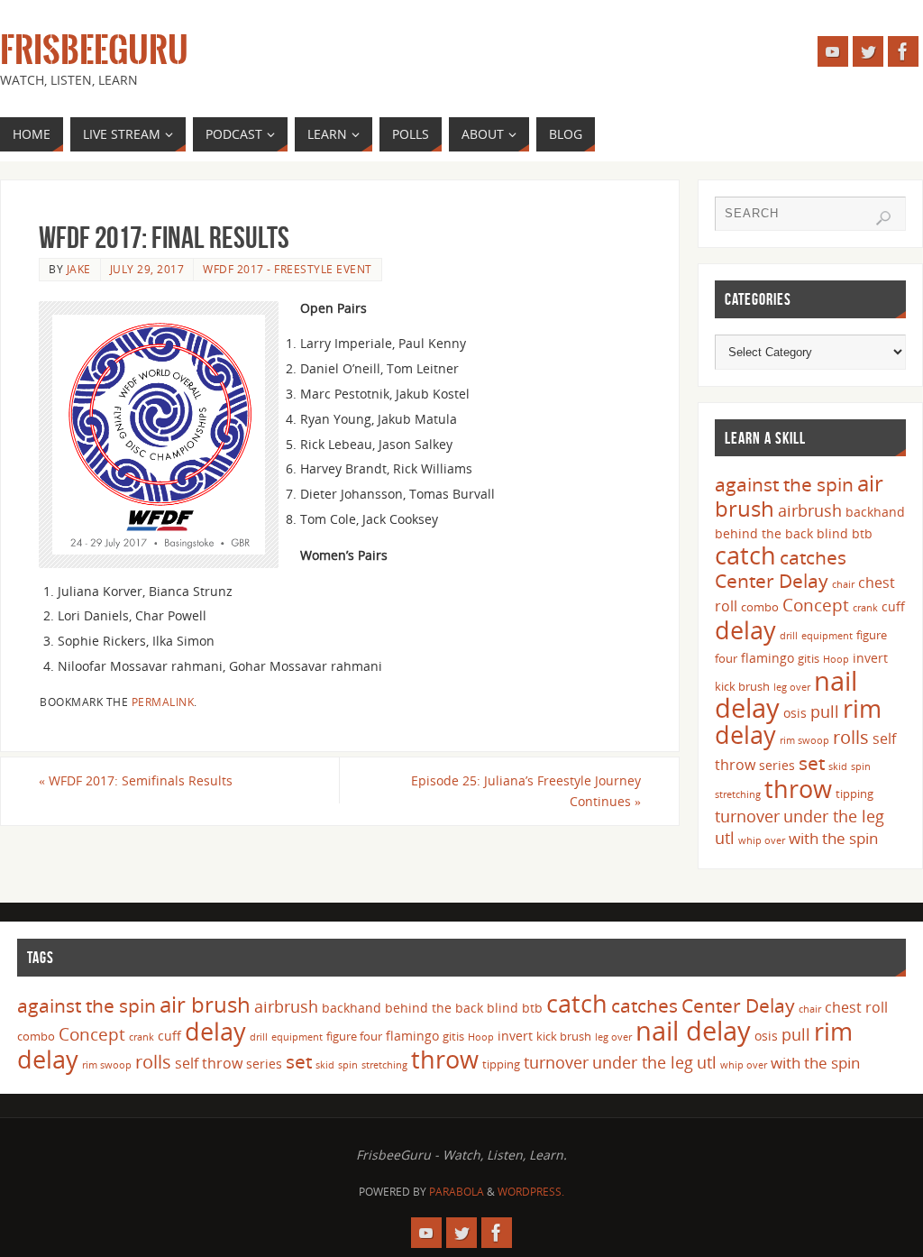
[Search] (883, 218)
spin (861, 766)
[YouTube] (833, 51)
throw (798, 788)
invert (870, 657)
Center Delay (771, 580)
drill (789, 635)
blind (832, 533)
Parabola (456, 1191)
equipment (827, 635)
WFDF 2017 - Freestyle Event (287, 268)
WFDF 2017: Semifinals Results (136, 780)
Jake (79, 268)
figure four (354, 1036)
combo (760, 607)
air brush (205, 1004)
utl (725, 838)
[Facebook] (903, 51)
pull (824, 711)
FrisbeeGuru (94, 50)
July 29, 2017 (147, 268)
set (812, 762)
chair (843, 584)
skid (837, 766)
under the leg (833, 816)
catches (813, 557)
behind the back (764, 533)
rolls (851, 737)
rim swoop (804, 740)
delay (745, 630)
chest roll (856, 1007)
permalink (163, 701)
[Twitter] (868, 51)
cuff (893, 606)
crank (865, 607)
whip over (761, 840)
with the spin (833, 838)
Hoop (836, 659)
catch (745, 555)
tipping (854, 793)
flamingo (767, 657)
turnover (747, 816)
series (777, 765)
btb (862, 533)
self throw (208, 1063)
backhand (875, 511)
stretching (738, 794)
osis (795, 712)
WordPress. (531, 1191)
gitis (808, 658)
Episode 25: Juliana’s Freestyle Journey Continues (526, 791)
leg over (791, 687)
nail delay (693, 1031)
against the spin (784, 484)
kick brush (742, 686)
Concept (815, 605)
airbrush (810, 510)
